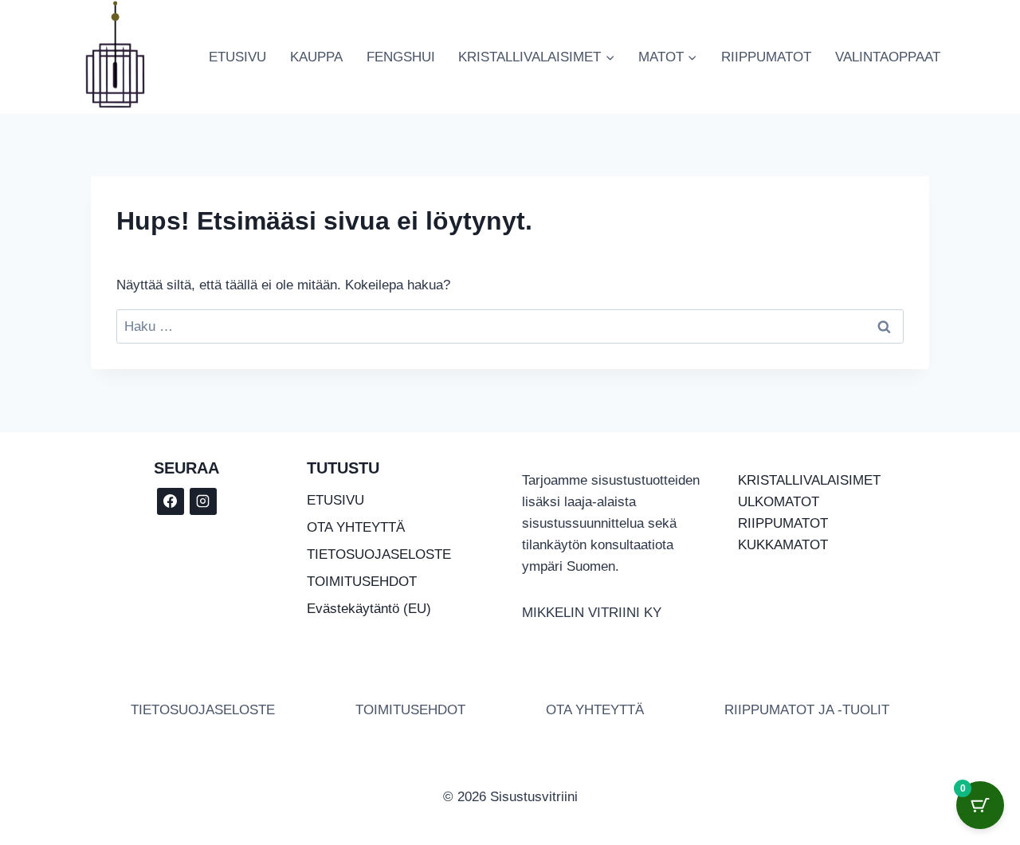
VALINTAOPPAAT (887, 57)
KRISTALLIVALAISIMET (809, 480)
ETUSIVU (237, 57)
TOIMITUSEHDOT (362, 581)
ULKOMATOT (778, 501)
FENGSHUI (401, 57)
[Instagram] (203, 501)
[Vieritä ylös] (924, 788)
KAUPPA (316, 57)
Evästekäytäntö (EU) (369, 608)
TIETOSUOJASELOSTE (379, 554)
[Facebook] (170, 501)
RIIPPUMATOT (766, 57)
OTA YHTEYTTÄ (356, 527)
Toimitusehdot (410, 709)
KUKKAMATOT (783, 544)
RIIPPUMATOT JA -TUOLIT (806, 709)
